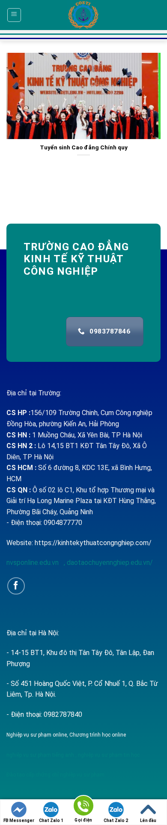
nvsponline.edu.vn (33, 562)
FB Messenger (18, 820)
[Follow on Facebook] (16, 586)
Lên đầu (148, 820)
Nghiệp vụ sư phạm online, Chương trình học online (66, 735)
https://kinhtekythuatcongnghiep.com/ (93, 543)
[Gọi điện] (83, 807)
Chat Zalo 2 (116, 820)
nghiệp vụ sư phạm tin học (108, 755)
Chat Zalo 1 (51, 820)
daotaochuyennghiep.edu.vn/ (109, 562)
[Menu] (14, 15)
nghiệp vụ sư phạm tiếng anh (40, 755)
